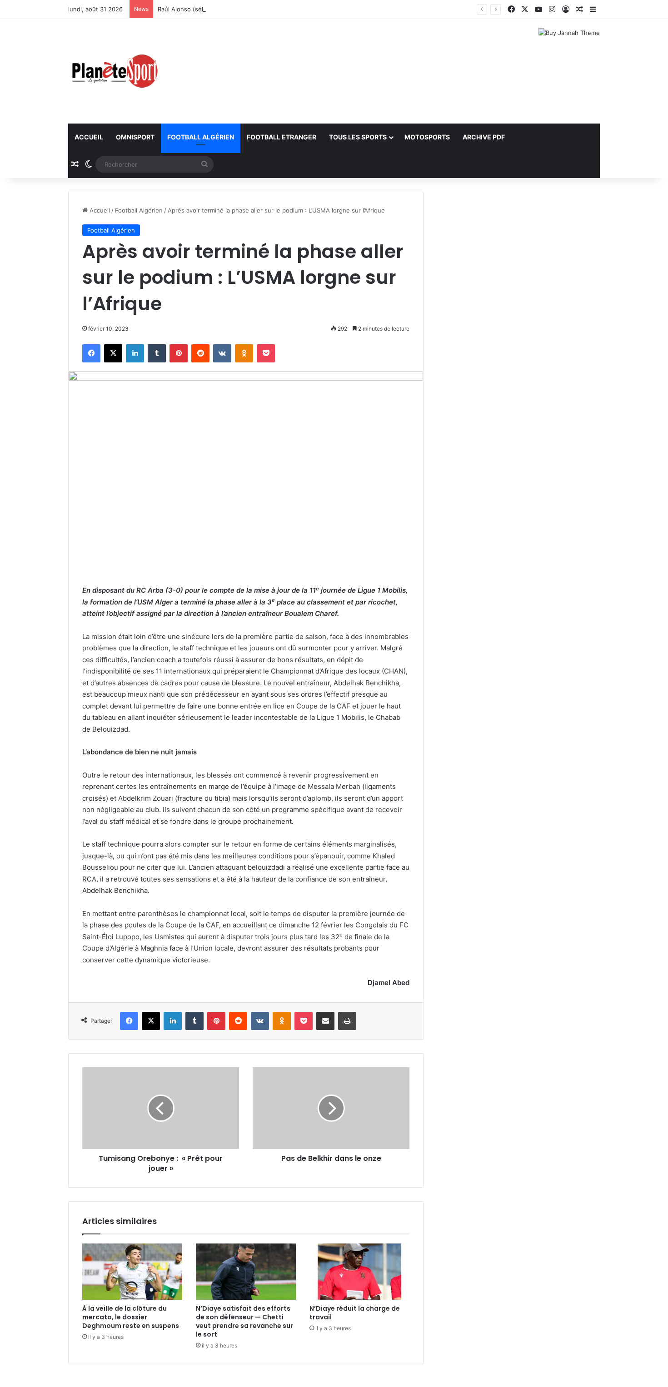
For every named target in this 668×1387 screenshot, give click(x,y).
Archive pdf (484, 137)
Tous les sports (358, 137)
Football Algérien (200, 137)
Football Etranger (281, 137)
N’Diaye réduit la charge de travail (354, 1313)
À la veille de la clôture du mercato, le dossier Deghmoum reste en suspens (130, 1317)
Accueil (89, 137)
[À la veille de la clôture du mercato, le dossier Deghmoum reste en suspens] (132, 1271)
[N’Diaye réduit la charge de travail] (359, 1271)
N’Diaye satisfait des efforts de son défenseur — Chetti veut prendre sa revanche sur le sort (244, 1321)
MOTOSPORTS (427, 137)
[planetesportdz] (113, 71)
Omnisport (135, 137)
